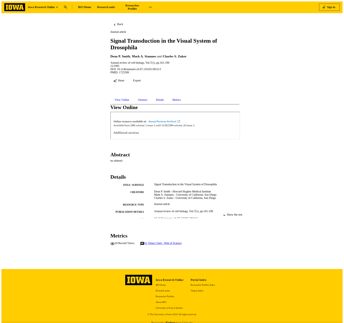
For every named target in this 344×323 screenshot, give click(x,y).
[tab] (121, 100)
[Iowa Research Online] (14, 7)
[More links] (150, 7)
